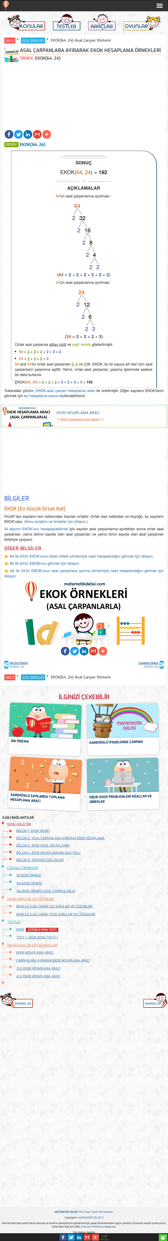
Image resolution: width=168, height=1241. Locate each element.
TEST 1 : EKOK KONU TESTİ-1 (37, 937)
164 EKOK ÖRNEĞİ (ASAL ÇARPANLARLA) (45, 891)
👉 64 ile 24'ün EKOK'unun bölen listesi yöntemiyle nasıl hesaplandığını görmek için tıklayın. (79, 556)
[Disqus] (84, 1039)
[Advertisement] (84, 98)
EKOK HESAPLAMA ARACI (34, 952)
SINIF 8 (9, 40)
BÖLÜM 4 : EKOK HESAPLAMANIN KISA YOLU (48, 853)
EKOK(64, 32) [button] (153, 1003)
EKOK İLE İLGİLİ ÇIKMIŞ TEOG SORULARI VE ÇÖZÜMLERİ (55, 914)
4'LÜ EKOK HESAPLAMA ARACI (38, 976)
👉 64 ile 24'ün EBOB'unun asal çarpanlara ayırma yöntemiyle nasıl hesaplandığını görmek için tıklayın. (84, 573)
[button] (9, 134)
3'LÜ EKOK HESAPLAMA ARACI (38, 968)
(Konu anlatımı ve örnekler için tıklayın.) (56, 521)
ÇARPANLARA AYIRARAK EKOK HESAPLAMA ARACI (53, 960)
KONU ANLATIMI (19, 824)
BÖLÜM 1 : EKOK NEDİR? (33, 831)
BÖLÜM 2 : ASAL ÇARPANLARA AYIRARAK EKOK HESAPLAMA (60, 838)
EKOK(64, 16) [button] (23, 1003)
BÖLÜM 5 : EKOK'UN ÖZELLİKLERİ (40, 860)
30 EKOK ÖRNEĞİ (28, 875)
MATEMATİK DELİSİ (90, 1217)
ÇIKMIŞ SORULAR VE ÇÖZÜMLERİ (30, 899)
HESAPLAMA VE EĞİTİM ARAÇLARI (32, 945)
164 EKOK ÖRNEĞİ (29, 883)
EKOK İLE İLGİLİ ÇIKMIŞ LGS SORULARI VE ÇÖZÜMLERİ (54, 906)
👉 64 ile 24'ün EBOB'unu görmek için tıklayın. (42, 563)
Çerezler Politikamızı (92, 1226)
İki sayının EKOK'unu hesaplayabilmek (36, 528)
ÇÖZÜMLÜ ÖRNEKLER (22, 868)
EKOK (20, 929)
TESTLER (14, 922)
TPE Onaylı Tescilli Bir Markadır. (84, 1211)
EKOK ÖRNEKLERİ (33, 40)
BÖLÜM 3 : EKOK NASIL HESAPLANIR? (43, 845)
